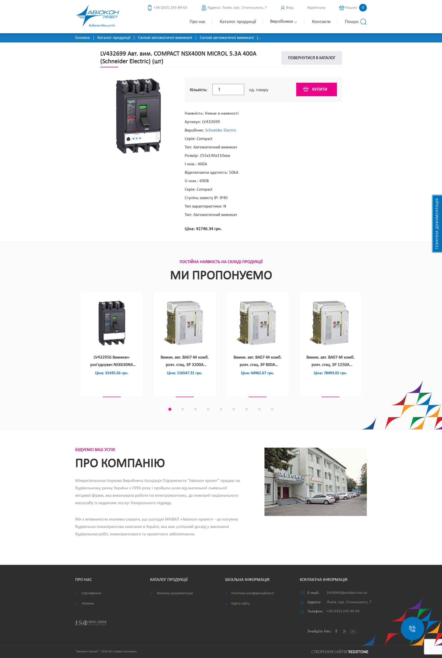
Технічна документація (437, 223)
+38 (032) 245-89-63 (170, 8)
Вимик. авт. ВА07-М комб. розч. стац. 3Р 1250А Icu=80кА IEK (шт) (330, 362)
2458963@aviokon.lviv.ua (347, 593)
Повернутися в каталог (311, 58)
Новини (88, 604)
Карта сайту (240, 604)
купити (319, 89)
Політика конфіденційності (252, 593)
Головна (82, 38)
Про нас (198, 21)
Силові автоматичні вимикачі (165, 38)
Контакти (321, 21)
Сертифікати (91, 593)
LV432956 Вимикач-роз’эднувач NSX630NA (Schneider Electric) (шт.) (111, 362)
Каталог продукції (238, 21)
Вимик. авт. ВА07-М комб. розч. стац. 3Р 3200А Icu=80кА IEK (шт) (185, 362)
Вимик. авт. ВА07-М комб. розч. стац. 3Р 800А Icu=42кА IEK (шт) (258, 362)
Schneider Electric (220, 130)
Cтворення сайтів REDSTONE (339, 652)
